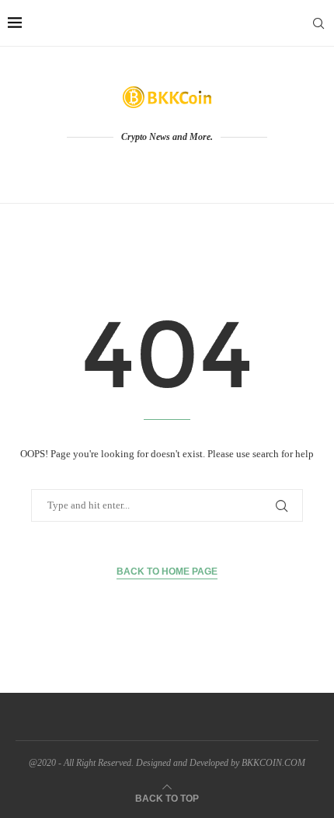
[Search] (318, 23)
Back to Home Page (167, 571)
